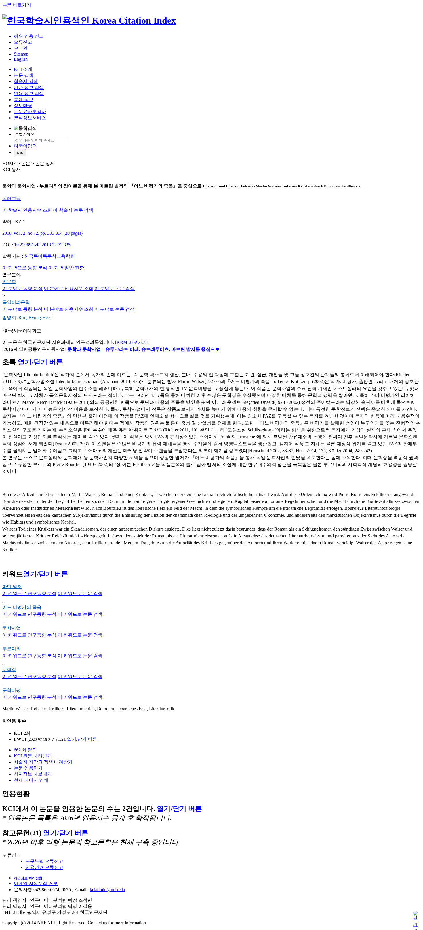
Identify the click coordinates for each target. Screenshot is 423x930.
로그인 (21, 48)
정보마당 (23, 105)
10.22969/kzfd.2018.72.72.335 (42, 244)
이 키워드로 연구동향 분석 (29, 593)
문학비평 (11, 690)
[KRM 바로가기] (131, 342)
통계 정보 (23, 99)
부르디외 (11, 648)
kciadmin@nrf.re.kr (107, 889)
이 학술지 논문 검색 (73, 210)
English (21, 59)
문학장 (9, 669)
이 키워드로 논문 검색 (80, 593)
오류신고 (23, 42)
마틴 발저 (12, 586)
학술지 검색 (26, 81)
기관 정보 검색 (29, 87)
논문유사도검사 (30, 111)
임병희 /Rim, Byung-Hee (26, 317)
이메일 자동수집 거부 (36, 883)
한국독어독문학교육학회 (49, 256)
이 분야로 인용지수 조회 (68, 288)
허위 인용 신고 (29, 36)
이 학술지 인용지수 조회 (27, 210)
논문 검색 (23, 75)
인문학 (9, 281)
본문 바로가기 (16, 5)
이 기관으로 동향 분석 (24, 267)
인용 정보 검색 (29, 93)
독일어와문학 (16, 302)
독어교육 (11, 198)
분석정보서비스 (30, 117)
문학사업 (11, 628)
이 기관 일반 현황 (66, 267)
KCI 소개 (23, 69)
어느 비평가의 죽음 (21, 607)
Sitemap (21, 54)
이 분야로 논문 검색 (114, 288)
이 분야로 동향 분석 (22, 288)
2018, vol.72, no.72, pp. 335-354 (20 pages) (42, 233)
